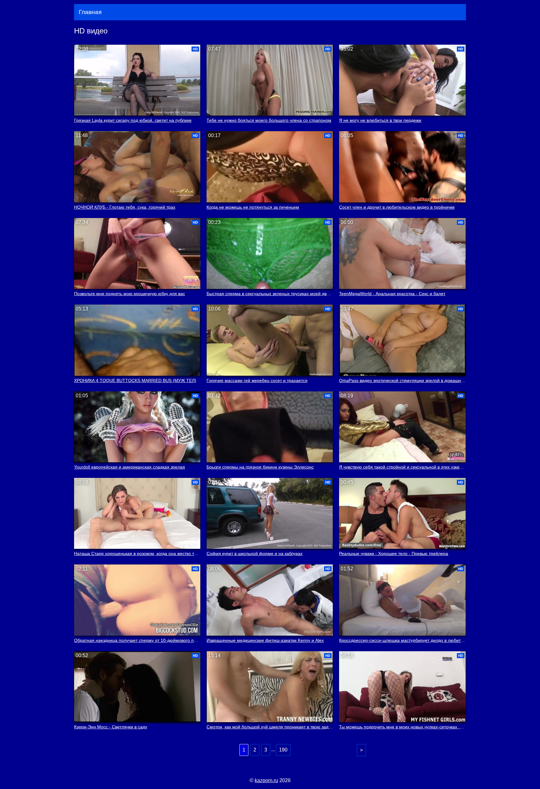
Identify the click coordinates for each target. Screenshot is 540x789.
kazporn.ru (266, 780)
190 (283, 749)
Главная (90, 12)
